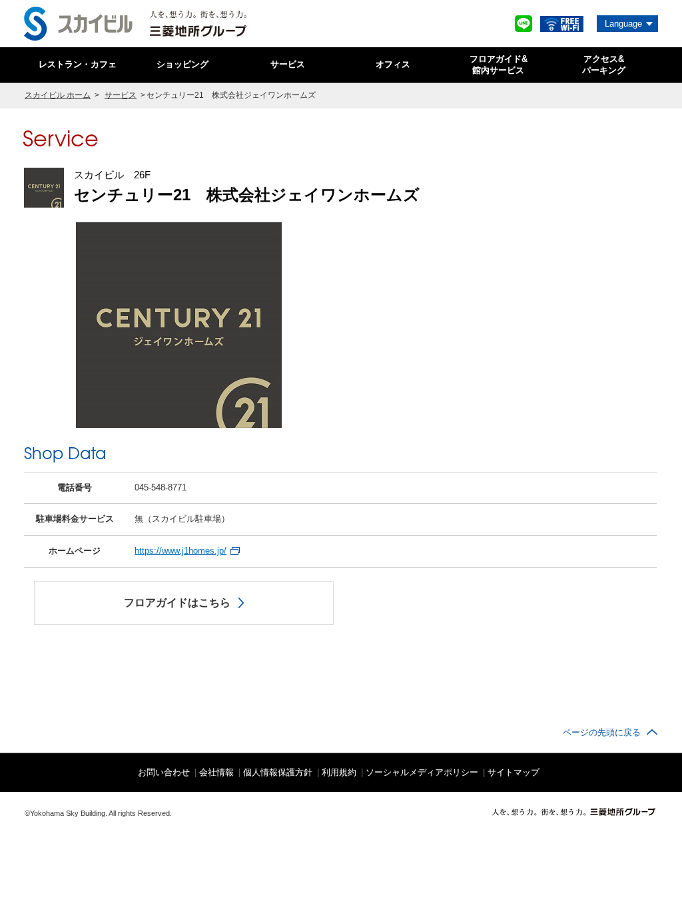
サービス (121, 95)
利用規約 (339, 772)
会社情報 (216, 772)
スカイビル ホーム (58, 95)
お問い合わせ (164, 772)
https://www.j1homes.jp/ (180, 551)
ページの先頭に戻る (602, 732)
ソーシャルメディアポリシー (422, 772)
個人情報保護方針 (277, 772)
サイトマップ (513, 772)
